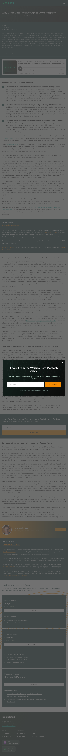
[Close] (62, 362)
